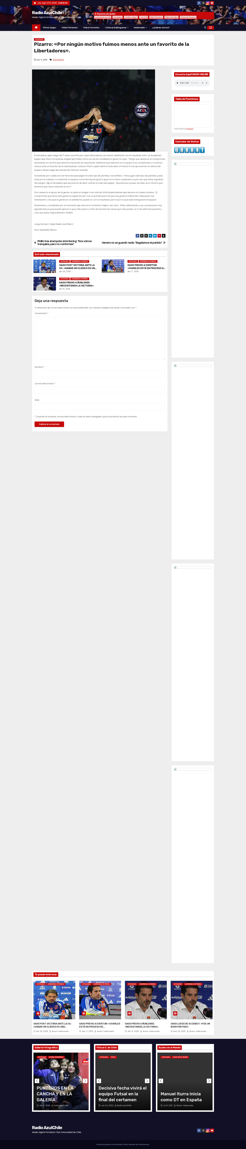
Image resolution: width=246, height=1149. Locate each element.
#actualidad (58, 60)
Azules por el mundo (180, 1057)
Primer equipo (49, 27)
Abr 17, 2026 (133, 271)
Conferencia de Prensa (80, 261)
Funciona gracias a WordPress (109, 1144)
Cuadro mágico (130, 17)
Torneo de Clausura (188, 17)
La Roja (193, 1057)
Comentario (41, 313)
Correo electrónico (45, 383)
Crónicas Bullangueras (116, 27)
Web (37, 400)
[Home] (36, 27)
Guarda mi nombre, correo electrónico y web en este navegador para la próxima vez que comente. (87, 416)
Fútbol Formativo (171, 17)
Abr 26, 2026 (65, 271)
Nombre (39, 367)
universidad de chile (103, 17)
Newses (132, 1144)
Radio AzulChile (47, 12)
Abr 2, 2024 (45, 1105)
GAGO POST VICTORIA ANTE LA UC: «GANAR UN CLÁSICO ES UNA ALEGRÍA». (77, 268)
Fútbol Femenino (156, 17)
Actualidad (39, 39)
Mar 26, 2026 (179, 1031)
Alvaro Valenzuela (60, 1031)
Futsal (113, 1057)
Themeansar (144, 1144)
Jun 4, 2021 (168, 1105)
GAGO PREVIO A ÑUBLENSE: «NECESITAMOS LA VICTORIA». (76, 284)
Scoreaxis (189, 129)
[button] (205, 27)
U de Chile (143, 17)
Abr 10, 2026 (64, 289)
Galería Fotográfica (56, 1057)
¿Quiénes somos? (161, 27)
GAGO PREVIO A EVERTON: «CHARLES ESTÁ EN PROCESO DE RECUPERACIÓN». (146, 268)
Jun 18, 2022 (107, 1105)
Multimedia (139, 27)
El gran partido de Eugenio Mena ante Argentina (181, 1093)
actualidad (117, 17)
